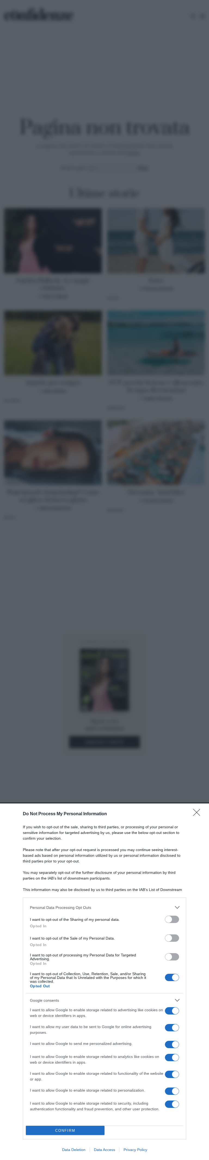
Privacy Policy (135, 1150)
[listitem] (104, 907)
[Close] (198, 814)
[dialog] (104, 982)
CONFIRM (65, 1131)
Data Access (104, 1150)
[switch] (172, 919)
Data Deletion (73, 1150)
